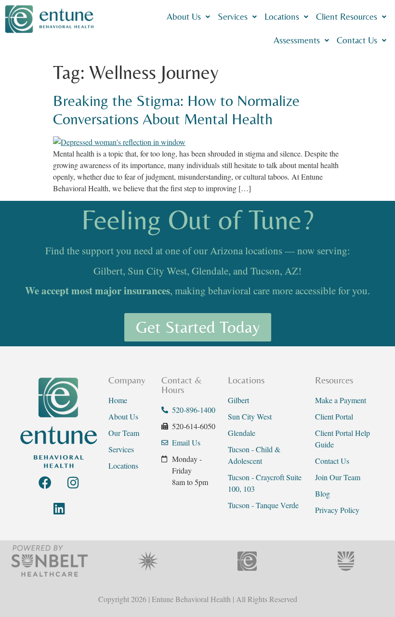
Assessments (297, 40)
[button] (188, 16)
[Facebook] (45, 482)
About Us (184, 16)
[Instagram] (73, 482)
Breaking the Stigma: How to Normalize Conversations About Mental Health (176, 110)
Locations (281, 16)
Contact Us (357, 40)
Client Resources (346, 16)
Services (233, 16)
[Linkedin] (59, 508)
